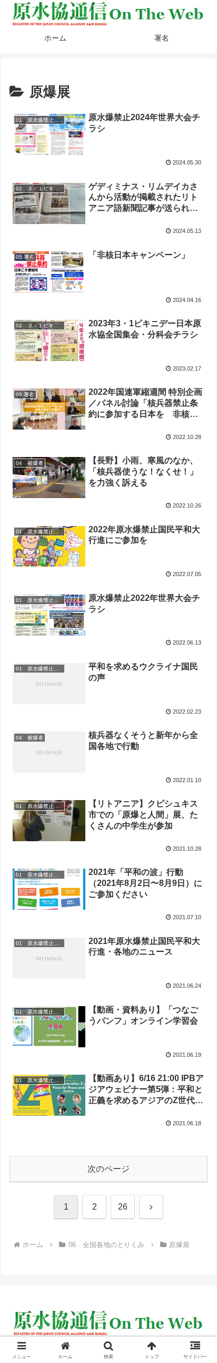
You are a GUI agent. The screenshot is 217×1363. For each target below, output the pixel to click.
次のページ (108, 1168)
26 (122, 1206)
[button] (195, 1276)
